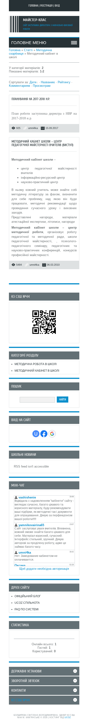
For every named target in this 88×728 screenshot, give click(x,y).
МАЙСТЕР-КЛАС (34, 20)
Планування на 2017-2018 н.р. (30, 99)
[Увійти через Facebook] (43, 433)
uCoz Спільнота (27, 602)
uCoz (68, 717)
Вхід (57, 5)
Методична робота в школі (36, 364)
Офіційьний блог (28, 596)
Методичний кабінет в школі (37, 370)
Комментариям (19, 85)
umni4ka (33, 128)
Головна (33, 5)
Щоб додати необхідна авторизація (44, 568)
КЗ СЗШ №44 (20, 700)
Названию (48, 82)
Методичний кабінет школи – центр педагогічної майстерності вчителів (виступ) (42, 143)
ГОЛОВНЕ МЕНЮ (28, 42)
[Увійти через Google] (52, 434)
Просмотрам (41, 85)
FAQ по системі (26, 609)
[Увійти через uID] (35, 433)
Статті (28, 50)
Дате (33, 82)
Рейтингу (64, 82)
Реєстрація (46, 5)
